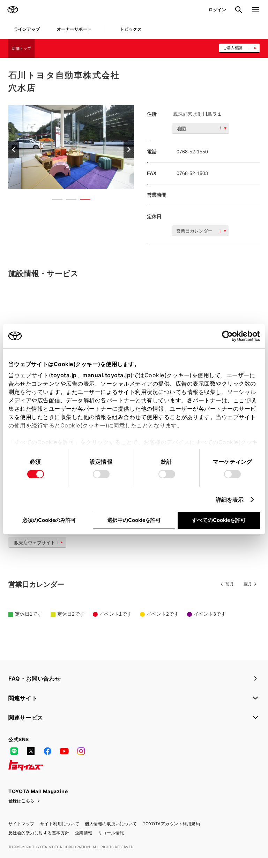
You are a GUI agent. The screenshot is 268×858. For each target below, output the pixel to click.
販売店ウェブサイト (34, 542)
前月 (229, 584)
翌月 (248, 584)
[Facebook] (47, 751)
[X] (30, 751)
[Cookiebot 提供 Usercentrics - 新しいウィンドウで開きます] (229, 336)
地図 (181, 128)
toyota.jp (64, 375)
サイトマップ (21, 823)
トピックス (131, 29)
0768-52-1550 (192, 151)
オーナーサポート (74, 29)
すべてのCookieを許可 (219, 520)
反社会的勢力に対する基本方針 (38, 832)
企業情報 (83, 832)
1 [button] (53, 201)
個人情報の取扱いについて (111, 823)
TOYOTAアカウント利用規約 (171, 823)
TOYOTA (13, 10)
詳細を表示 (230, 499)
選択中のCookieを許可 (134, 520)
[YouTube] (64, 751)
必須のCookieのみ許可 (49, 520)
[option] (71, 147)
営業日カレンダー (194, 231)
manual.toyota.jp (106, 375)
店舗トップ (21, 48)
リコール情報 (111, 832)
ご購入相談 (232, 48)
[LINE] (14, 751)
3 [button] (81, 201)
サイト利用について (59, 823)
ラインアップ (27, 29)
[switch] (101, 474)
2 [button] (67, 201)
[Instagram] (81, 751)
